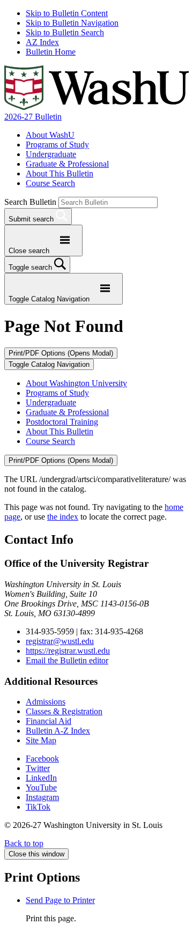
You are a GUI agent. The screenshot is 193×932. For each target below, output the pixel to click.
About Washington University (76, 383)
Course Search (50, 183)
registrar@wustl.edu (60, 641)
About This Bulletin (59, 173)
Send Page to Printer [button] (60, 900)
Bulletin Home (51, 51)
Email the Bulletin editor (67, 660)
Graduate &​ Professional (67, 412)
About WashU (50, 134)
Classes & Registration (64, 711)
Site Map (41, 740)
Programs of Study (57, 144)
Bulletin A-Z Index (58, 730)
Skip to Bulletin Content (67, 13)
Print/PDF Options (61, 353)
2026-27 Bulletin (33, 116)
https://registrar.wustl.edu (68, 650)
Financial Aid (48, 721)
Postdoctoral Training (62, 421)
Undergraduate (51, 154)
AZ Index (42, 42)
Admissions (45, 701)
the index (62, 516)
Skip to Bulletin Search (65, 32)
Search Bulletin (30, 201)
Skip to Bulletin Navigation (72, 22)
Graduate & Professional (67, 163)
